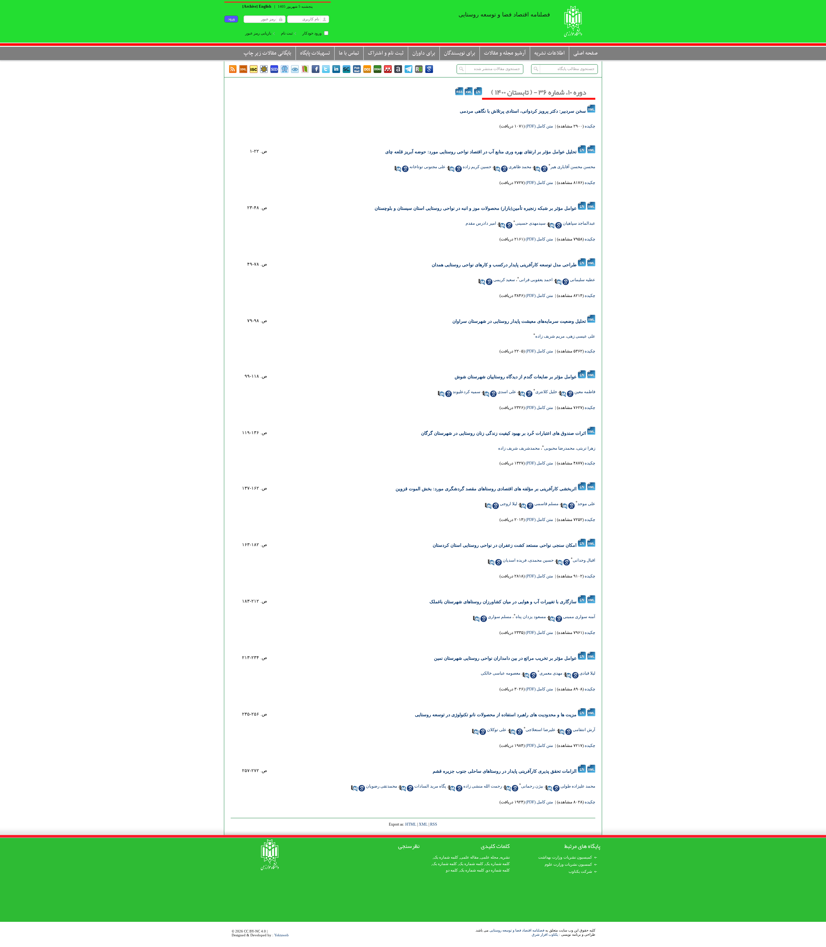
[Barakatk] (284, 69)
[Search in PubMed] (537, 169)
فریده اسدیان (515, 560)
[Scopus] (346, 69)
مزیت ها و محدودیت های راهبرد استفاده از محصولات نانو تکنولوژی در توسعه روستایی (496, 714)
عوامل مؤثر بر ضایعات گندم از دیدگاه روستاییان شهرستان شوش (516, 376)
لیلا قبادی (587, 673)
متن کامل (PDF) (539, 126)
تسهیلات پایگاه (315, 53)
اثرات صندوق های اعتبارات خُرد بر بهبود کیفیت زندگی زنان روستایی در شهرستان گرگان (503, 433)
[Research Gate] (419, 69)
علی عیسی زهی (581, 336)
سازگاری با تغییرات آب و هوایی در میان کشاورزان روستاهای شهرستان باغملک (503, 601)
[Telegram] (408, 69)
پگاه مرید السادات (430, 786)
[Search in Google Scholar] (544, 169)
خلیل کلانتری (546, 391)
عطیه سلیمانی (582, 279)
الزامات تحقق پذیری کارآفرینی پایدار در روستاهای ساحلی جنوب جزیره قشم (505, 771)
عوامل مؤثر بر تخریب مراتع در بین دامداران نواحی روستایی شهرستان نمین (505, 658)
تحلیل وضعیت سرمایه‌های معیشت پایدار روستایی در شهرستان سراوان (519, 321)
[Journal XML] (243, 69)
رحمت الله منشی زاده (482, 786)
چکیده (590, 126)
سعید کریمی (504, 279)
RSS (433, 824)
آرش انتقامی (584, 729)
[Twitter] (326, 69)
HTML (410, 824)
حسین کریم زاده (477, 166)
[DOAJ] (377, 69)
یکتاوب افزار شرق (545, 934)
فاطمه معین (584, 391)
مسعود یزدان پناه (531, 616)
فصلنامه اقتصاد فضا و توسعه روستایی (516, 930)
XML (423, 824)
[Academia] (398, 69)
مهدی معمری (550, 673)
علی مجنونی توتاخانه (427, 166)
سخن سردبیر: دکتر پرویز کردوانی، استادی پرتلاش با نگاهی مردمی (523, 111)
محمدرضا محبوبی (559, 448)
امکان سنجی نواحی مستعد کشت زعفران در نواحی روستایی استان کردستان (505, 545)
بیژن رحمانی (532, 786)
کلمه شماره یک (446, 857)
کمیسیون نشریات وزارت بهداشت (565, 857)
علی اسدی (507, 391)
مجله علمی (489, 857)
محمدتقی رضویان (381, 786)
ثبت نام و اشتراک (386, 53)
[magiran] (305, 69)
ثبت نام (287, 33)
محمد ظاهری (520, 166)
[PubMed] (357, 69)
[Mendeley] (388, 69)
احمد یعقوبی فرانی (536, 279)
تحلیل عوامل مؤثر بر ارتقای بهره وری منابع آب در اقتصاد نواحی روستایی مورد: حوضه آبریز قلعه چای (481, 151)
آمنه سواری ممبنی (579, 616)
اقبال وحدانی (584, 560)
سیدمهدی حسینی (530, 223)
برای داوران (423, 53)
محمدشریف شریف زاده (519, 448)
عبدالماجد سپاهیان (579, 223)
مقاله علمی (469, 857)
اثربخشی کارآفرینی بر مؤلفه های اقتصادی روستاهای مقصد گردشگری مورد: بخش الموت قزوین (486, 488)
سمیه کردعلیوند (466, 391)
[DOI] (367, 69)
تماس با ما (349, 53)
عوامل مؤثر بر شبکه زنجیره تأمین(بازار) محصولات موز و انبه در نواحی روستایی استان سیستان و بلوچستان (476, 208)
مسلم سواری (499, 616)
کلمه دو (452, 870)
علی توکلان (497, 729)
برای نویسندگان (459, 53)
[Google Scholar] (429, 69)
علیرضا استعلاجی (541, 729)
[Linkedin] (336, 69)
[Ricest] (264, 69)
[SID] (274, 69)
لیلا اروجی (508, 503)
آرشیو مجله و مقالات (505, 53)
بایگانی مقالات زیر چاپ (267, 53)
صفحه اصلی (585, 53)
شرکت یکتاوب (580, 871)
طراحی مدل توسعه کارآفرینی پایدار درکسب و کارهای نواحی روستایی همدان (504, 264)
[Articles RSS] (233, 69)
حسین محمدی (541, 560)
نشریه (505, 857)
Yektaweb (281, 935)
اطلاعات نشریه (549, 53)
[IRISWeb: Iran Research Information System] (295, 69)
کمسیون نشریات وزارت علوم (568, 864)
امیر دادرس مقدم (481, 223)
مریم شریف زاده (550, 336)
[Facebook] (315, 69)
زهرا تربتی (586, 448)
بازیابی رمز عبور (258, 33)
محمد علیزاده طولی (577, 786)
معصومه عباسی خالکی (500, 673)
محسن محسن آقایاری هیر (572, 166)
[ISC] (253, 69)
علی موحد (586, 503)
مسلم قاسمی (546, 503)
